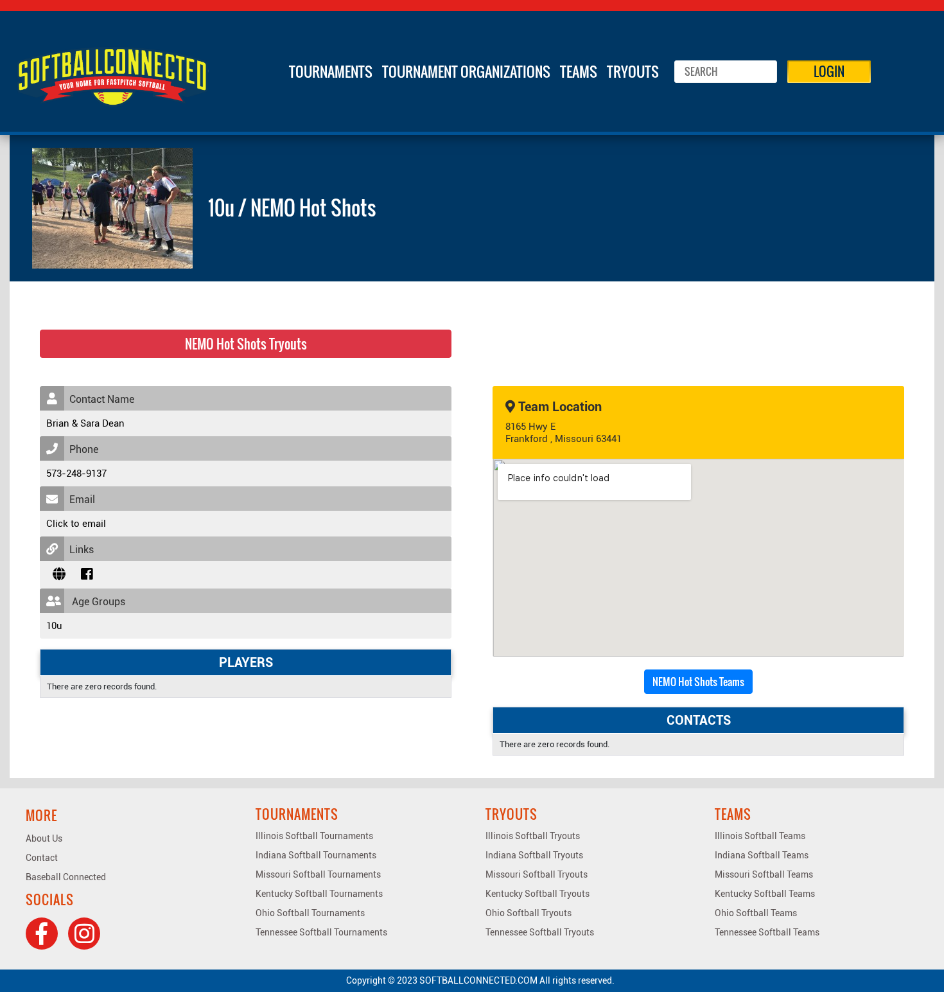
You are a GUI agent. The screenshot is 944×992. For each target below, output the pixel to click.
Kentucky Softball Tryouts (537, 894)
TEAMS (578, 71)
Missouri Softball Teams (764, 874)
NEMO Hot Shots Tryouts (246, 343)
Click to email (76, 523)
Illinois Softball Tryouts (532, 836)
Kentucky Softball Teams (765, 894)
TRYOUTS (633, 71)
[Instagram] (84, 933)
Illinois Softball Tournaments (314, 836)
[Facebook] (42, 933)
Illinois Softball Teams (760, 836)
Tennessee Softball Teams (767, 932)
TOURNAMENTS (330, 71)
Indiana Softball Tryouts (534, 855)
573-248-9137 (76, 473)
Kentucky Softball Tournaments (319, 894)
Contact (42, 858)
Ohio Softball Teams (756, 913)
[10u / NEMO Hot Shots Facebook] (86, 574)
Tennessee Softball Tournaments (321, 932)
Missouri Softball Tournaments (318, 874)
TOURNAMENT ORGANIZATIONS (466, 71)
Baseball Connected (66, 877)
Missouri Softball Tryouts (536, 874)
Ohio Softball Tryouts (528, 913)
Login (829, 71)
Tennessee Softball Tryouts (539, 932)
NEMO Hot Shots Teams (698, 681)
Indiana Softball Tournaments (316, 855)
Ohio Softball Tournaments (310, 913)
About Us (44, 838)
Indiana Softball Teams (762, 855)
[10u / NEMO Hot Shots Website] (59, 574)
